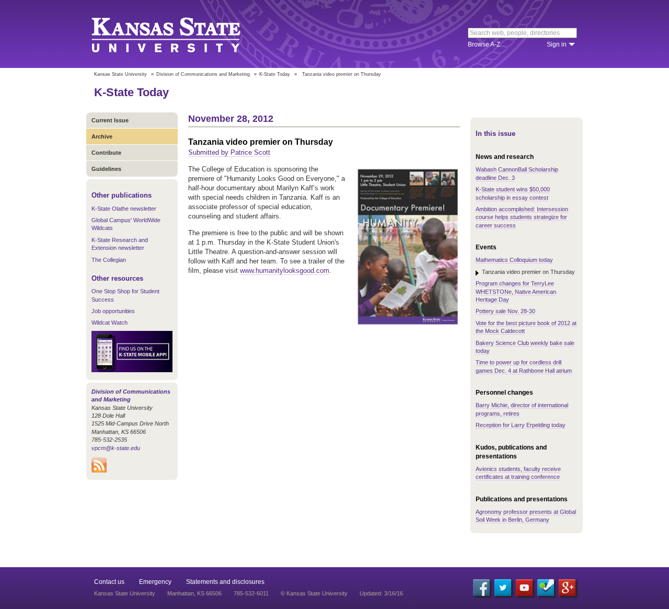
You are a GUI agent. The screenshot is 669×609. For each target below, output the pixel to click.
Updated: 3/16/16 (381, 593)
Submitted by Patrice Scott (229, 152)
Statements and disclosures (225, 581)
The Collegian (108, 260)
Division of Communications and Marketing (203, 74)
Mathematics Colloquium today (514, 260)
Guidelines (106, 169)
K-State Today (274, 74)
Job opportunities (113, 311)
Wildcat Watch (109, 322)
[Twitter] (502, 587)
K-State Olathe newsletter (123, 208)
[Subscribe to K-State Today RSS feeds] (99, 470)
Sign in (557, 44)
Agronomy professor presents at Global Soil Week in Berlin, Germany (526, 516)
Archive (101, 136)
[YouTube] (524, 587)
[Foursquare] (545, 587)
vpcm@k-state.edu (115, 448)
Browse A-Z (484, 44)
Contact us (109, 581)
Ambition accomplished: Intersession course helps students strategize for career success (522, 217)
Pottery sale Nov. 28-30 (505, 311)
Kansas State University (179, 34)
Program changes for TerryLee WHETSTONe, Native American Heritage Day (516, 291)
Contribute (106, 153)
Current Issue (110, 120)
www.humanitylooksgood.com (284, 270)
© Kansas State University (314, 593)
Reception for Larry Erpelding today (521, 425)
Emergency (155, 581)
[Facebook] (481, 587)
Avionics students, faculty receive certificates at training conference (518, 473)
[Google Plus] (567, 587)
